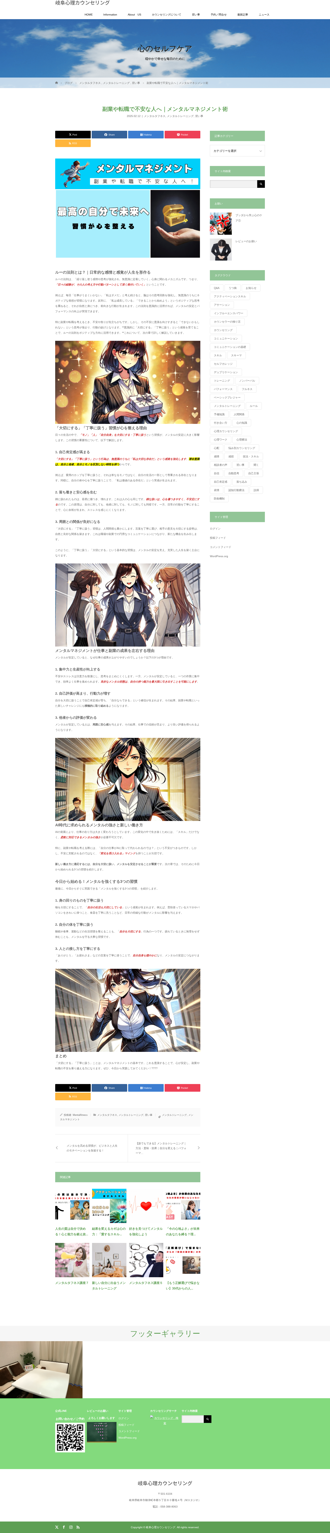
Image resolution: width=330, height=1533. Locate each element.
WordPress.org (219, 556)
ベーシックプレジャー (227, 397)
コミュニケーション (226, 338)
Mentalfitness (80, 1115)
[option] (41, 1369)
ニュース (264, 14)
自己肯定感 (220, 481)
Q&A (216, 287)
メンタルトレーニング (180, 116)
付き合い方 (220, 422)
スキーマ (236, 355)
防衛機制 (219, 498)
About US (134, 14)
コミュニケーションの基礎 (230, 346)
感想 (231, 456)
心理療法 (241, 439)
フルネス (247, 389)
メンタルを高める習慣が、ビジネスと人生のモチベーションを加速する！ (92, 1148)
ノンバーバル (247, 380)
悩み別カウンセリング (241, 448)
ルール (254, 405)
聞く (256, 464)
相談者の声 (220, 464)
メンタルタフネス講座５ (146, 1282)
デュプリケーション (226, 372)
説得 (256, 490)
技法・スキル (251, 456)
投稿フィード (218, 537)
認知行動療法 (236, 490)
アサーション (222, 304)
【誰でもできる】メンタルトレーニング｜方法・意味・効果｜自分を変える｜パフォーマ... (161, 1148)
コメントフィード (220, 547)
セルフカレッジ (223, 363)
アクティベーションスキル (230, 296)
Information (110, 14)
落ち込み (241, 481)
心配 (216, 448)
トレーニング (222, 380)
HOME (89, 14)
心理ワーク (220, 439)
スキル (218, 355)
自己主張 (253, 473)
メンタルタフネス (154, 116)
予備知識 (219, 414)
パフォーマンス (223, 389)
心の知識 (241, 422)
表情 (216, 490)
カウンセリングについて (166, 14)
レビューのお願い (246, 241)
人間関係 (239, 414)
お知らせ (251, 287)
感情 (216, 456)
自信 (216, 473)
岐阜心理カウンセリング (82, 2)
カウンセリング (223, 330)
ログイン (215, 528)
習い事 (196, 14)
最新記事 (242, 14)
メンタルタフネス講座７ (72, 1282)
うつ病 (233, 287)
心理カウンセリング (226, 431)
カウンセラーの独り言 (227, 321)
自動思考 (233, 473)
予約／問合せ (219, 14)
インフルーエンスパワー (228, 313)
